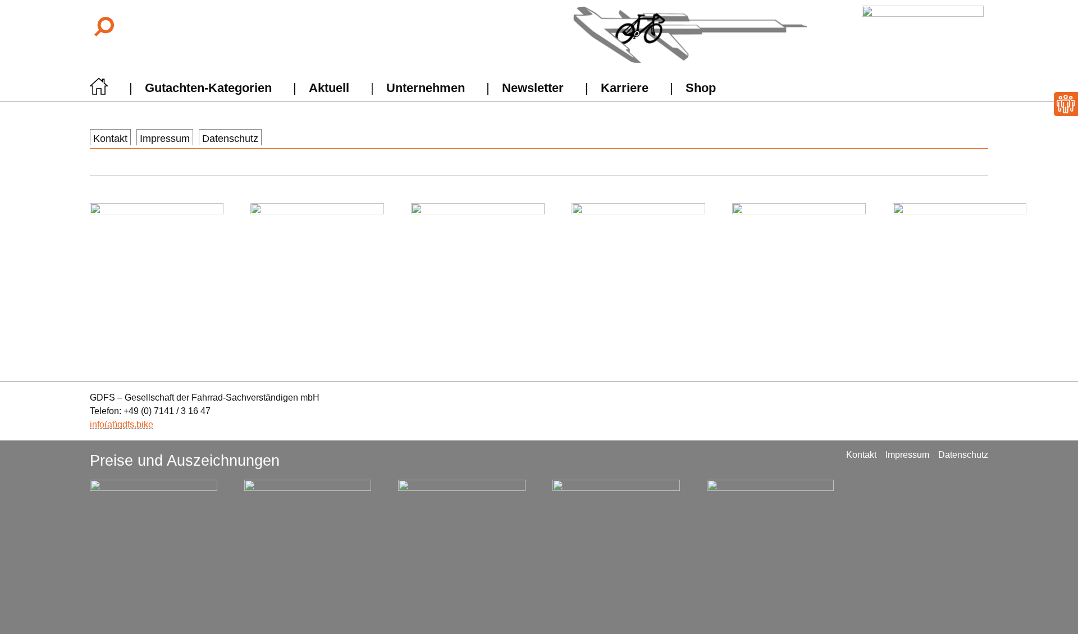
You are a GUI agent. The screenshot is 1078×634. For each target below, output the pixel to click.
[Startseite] (99, 89)
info (97, 424)
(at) (110, 424)
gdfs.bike (135, 424)
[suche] (103, 26)
